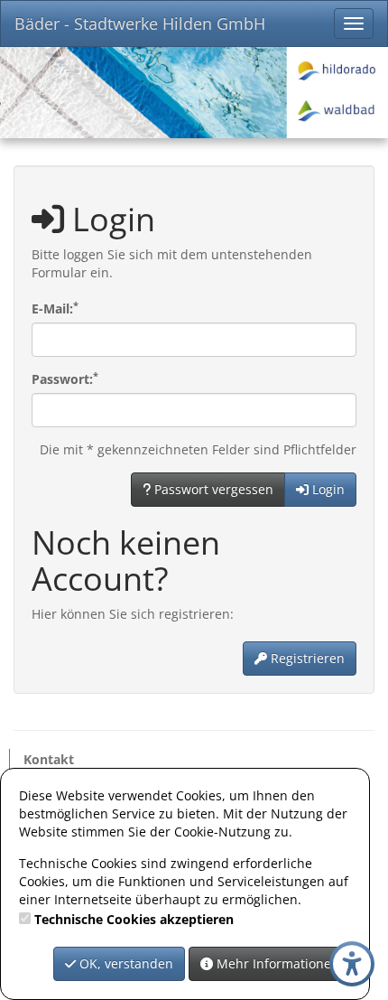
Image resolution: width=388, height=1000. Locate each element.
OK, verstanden (124, 963)
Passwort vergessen (212, 489)
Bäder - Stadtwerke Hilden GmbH (139, 23)
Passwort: (65, 379)
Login (327, 489)
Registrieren (306, 658)
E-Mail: (55, 308)
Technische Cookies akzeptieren (134, 919)
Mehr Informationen (276, 963)
